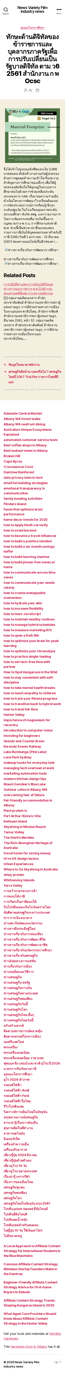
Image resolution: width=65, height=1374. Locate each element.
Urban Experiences (18, 864)
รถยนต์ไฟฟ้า (12, 1085)
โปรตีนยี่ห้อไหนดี (15, 1214)
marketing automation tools (25, 773)
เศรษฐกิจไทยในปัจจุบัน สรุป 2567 (27, 1203)
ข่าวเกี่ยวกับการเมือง (18, 966)
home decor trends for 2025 (26, 519)
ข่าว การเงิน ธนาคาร (18, 918)
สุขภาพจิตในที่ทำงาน (18, 1128)
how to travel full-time (21, 709)
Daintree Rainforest (19, 472)
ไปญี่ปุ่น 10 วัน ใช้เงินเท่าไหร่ (23, 1230)
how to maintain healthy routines (29, 619)
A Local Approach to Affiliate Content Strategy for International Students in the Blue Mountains (32, 1251)
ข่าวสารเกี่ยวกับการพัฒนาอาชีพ (25, 945)
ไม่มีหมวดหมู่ (13, 1236)
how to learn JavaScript (22, 614)
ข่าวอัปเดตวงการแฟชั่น (20, 961)
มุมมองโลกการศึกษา (33, 27)
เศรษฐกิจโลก (13, 1198)
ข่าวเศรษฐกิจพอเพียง (18, 999)
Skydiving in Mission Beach (25, 827)
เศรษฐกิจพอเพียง (15, 1193)
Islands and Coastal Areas (24, 741)
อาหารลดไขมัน (14, 1133)
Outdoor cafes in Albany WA (25, 789)
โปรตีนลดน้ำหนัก (15, 1219)
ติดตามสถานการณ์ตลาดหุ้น (23, 1031)
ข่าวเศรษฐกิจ (13, 977)
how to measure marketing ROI (27, 630)
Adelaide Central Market (23, 413)
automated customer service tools (30, 440)
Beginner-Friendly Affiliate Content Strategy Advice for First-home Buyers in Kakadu (30, 1287)
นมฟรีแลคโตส (14, 1042)
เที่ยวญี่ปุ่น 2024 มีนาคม (20, 1155)
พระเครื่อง (11, 1047)
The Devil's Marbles (19, 837)
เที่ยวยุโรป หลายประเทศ (20, 1171)
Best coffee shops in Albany (25, 445)
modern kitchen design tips (25, 779)
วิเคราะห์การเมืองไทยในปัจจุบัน (25, 1112)
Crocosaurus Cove (18, 467)
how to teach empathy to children (30, 693)
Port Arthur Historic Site (22, 816)
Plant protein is (15, 810)
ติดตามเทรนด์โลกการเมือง (22, 1036)
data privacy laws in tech (23, 477)
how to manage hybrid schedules (29, 625)
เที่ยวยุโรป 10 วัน (15, 1166)
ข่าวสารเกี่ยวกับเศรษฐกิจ (21, 955)
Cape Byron (13, 461)
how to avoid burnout (20, 530)
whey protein (14, 875)
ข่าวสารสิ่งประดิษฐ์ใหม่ (19, 928)
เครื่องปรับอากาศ (15, 1149)
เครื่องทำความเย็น (16, 1144)
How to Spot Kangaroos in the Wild (30, 672)
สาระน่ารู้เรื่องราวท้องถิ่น (21, 1122)
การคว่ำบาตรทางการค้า (20, 891)
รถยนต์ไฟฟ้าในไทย (17, 1101)
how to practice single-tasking (27, 656)
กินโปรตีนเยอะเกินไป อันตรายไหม (27, 907)
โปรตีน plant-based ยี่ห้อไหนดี (26, 1209)
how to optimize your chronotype (29, 651)
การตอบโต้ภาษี (14, 896)
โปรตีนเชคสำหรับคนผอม (21, 1225)
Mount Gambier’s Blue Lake (25, 784)
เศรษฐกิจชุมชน (14, 1187)
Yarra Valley (13, 885)
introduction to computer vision (28, 730)
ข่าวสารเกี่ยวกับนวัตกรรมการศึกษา (28, 950)
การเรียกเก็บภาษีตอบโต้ (20, 902)
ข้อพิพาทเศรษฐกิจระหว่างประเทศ (26, 912)
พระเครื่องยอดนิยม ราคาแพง (24, 1058)
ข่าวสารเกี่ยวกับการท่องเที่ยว (23, 934)
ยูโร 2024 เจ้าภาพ (16, 1079)
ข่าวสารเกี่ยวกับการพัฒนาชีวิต (25, 939)
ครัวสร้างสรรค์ (14, 1025)
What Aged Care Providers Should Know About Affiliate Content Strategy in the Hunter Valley (30, 1318)
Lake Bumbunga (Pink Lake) (25, 752)
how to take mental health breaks (29, 688)
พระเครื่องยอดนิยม (17, 1052)
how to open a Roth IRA (21, 635)
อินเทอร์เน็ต (12, 1139)
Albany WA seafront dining (24, 424)
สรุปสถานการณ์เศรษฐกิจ (21, 1117)
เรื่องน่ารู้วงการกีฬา (17, 1176)
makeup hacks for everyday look (29, 763)
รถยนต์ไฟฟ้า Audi (16, 1090)
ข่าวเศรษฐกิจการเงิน (18, 988)
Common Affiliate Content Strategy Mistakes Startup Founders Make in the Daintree (31, 1269)
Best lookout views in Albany (26, 450)
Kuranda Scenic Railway (22, 746)
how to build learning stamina (26, 557)
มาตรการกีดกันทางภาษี (20, 1069)
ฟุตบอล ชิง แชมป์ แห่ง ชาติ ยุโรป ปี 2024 (32, 1063)
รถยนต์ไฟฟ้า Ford (16, 1096)
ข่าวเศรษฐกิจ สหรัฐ (17, 982)
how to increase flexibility (23, 608)
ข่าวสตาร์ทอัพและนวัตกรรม (23, 923)
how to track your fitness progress (30, 698)
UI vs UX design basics (21, 858)
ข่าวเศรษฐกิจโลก (15, 1009)
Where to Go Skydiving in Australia (31, 869)
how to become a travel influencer (30, 536)
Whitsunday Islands (19, 880)
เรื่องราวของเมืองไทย (18, 1182)
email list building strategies (26, 483)
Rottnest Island (15, 821)
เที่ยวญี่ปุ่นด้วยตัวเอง (17, 1160)
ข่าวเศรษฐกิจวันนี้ (16, 1004)
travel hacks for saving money (27, 853)
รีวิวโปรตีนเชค (14, 1106)
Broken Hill (12, 456)
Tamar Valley (14, 832)
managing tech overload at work (29, 768)
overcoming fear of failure (24, 795)
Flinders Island (15, 504)
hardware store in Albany (29, 1346)
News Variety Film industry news (32, 9)
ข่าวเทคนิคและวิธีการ (19, 972)
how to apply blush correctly (26, 525)
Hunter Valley (14, 715)
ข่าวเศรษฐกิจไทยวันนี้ (18, 1020)
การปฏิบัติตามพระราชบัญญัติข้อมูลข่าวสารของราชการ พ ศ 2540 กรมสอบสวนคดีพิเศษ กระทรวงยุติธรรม (28, 288)
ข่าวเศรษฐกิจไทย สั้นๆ (19, 1015)
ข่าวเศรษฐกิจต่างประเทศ (21, 993)
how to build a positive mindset (28, 541)
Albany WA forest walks (22, 419)
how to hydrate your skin (23, 603)
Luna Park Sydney (18, 757)
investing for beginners (22, 736)
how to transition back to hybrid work (32, 704)
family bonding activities (23, 498)
